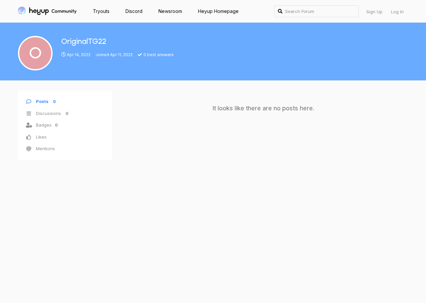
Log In (397, 11)
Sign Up (374, 11)
